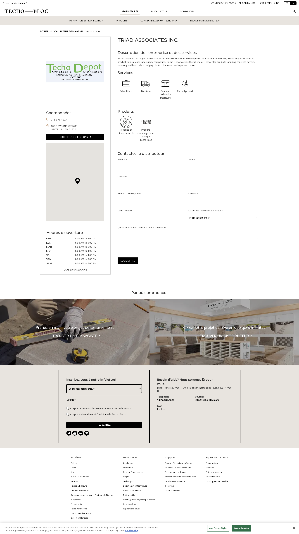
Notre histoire (212, 463)
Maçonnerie (76, 499)
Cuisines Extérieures (80, 490)
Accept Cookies (241, 528)
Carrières (210, 467)
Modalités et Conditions (95, 414)
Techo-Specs (128, 481)
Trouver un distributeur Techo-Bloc (180, 476)
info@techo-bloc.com (207, 399)
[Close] (294, 528)
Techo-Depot (94, 31)
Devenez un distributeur (175, 472)
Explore (161, 409)
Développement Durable (217, 481)
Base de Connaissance (133, 472)
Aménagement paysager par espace (139, 499)
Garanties (169, 486)
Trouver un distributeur (14, 3)
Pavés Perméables (79, 508)
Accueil (44, 31)
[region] (149, 528)
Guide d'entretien (172, 490)
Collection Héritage (79, 518)
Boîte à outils (129, 495)
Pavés (73, 467)
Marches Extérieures (80, 476)
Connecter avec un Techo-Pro (158, 20)
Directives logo (129, 504)
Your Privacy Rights (218, 528)
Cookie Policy (131, 530)
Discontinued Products (81, 513)
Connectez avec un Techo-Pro (178, 467)
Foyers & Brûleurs (79, 486)
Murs (73, 472)
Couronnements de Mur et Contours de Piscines (92, 495)
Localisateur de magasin (67, 31)
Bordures (75, 481)
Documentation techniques (135, 486)
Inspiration (128, 467)
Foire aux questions (214, 472)
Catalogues (128, 463)
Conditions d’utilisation (175, 481)
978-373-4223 (59, 119)
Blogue (126, 476)
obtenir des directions (74, 136)
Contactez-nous (213, 476)
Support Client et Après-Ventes (178, 463)
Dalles (73, 463)
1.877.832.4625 (165, 399)
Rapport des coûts (131, 508)
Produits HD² (76, 504)
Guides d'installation (132, 490)
